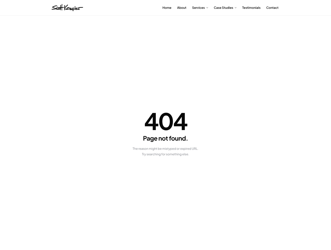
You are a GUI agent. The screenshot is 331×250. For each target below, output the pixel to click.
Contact (272, 7)
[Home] (67, 7)
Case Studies (223, 7)
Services (198, 7)
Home (166, 7)
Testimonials (251, 7)
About (181, 7)
